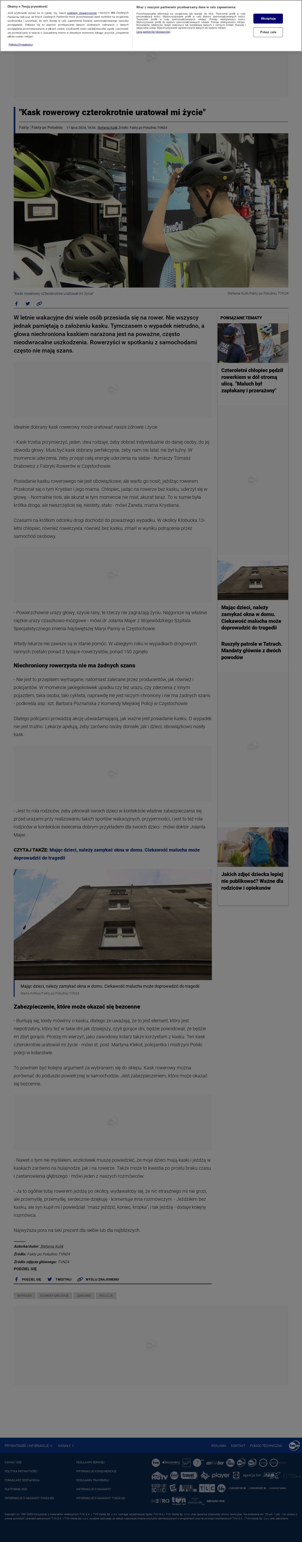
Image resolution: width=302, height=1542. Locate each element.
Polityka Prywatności (21, 44)
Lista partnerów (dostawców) (153, 31)
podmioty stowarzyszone (81, 13)
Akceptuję (268, 18)
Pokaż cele (268, 32)
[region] (151, 26)
